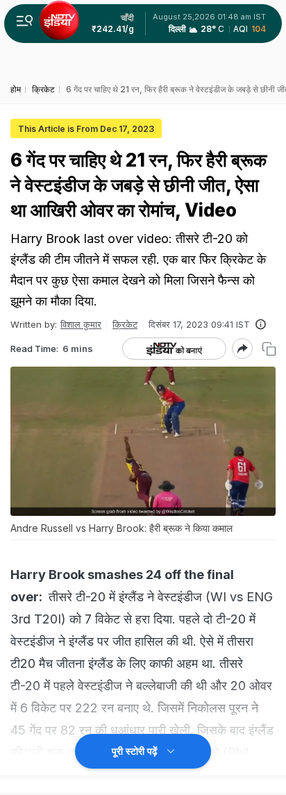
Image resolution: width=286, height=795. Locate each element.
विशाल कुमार (80, 324)
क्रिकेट (124, 324)
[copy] (269, 348)
